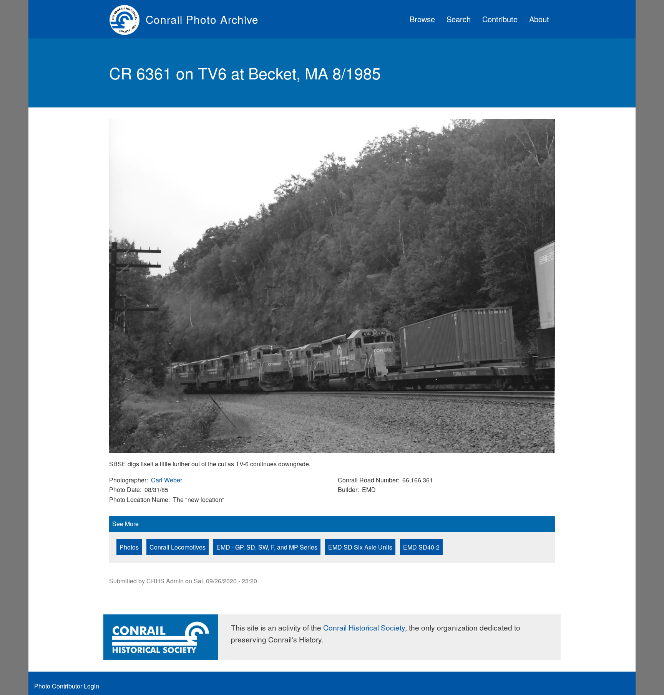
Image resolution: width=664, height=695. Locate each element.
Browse (422, 19)
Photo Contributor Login (66, 686)
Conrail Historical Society (364, 627)
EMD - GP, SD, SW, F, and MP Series (266, 547)
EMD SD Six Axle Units (360, 547)
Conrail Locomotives (177, 547)
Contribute (500, 19)
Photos (129, 547)
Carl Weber (166, 479)
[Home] (127, 19)
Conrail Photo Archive (202, 19)
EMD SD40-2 (421, 547)
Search (459, 19)
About (539, 19)
